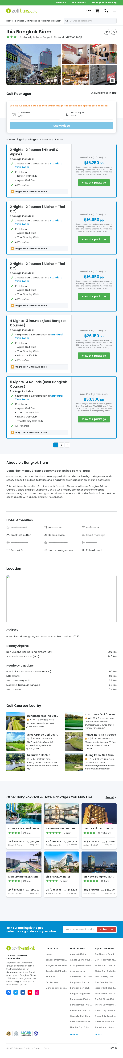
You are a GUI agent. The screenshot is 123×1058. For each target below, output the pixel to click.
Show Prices (61, 126)
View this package (94, 182)
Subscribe (106, 929)
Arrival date (24, 112)
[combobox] (90, 21)
